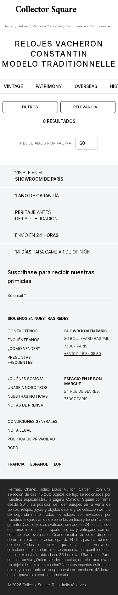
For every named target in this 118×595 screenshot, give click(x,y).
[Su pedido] (101, 10)
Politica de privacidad (31, 439)
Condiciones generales (33, 421)
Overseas (86, 86)
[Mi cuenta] (111, 10)
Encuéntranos (24, 339)
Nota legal (19, 430)
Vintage (13, 86)
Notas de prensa (25, 405)
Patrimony (49, 86)
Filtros (30, 107)
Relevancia (85, 107)
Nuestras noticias (28, 396)
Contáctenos (23, 331)
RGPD (13, 447)
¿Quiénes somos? (26, 378)
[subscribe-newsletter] (107, 297)
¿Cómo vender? (24, 348)
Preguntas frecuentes (20, 360)
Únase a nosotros (28, 387)
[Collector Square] (44, 10)
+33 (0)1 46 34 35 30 (82, 353)
